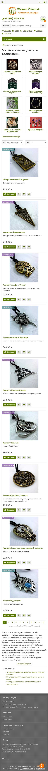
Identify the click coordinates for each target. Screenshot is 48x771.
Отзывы (39, 31)
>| (43, 622)
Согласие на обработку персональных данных (20, 707)
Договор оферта (26, 769)
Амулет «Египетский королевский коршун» (23, 548)
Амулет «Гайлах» (11, 443)
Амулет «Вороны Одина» (14, 390)
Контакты (8, 33)
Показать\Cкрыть (24, 664)
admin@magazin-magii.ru (16, 751)
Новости (7, 31)
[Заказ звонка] (41, 765)
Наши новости (8, 729)
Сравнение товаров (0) (11, 137)
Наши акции (7, 719)
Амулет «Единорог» (12, 601)
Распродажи (27, 31)
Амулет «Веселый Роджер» (15, 337)
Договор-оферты (9, 701)
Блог (17, 31)
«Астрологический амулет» (15, 179)
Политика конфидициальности (14, 704)
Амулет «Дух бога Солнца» (15, 495)
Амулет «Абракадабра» (14, 232)
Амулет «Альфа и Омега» (14, 285)
